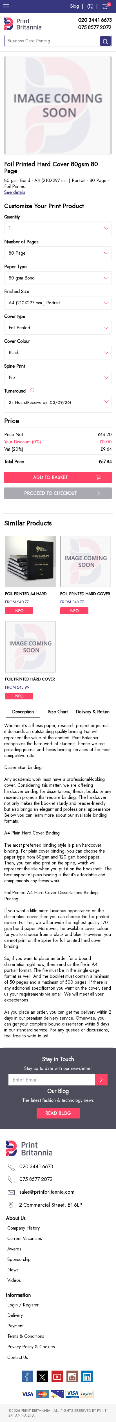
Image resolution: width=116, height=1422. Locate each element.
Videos (14, 1280)
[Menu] (6, 6)
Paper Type (15, 266)
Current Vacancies (24, 1238)
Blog (74, 6)
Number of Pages (21, 242)
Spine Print (14, 366)
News (13, 1270)
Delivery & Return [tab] (93, 711)
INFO (19, 611)
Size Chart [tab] (58, 711)
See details (14, 192)
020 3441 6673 (95, 20)
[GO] (101, 1079)
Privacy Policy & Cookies (31, 1346)
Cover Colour (17, 341)
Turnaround (17, 391)
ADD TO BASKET (50, 477)
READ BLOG (58, 1113)
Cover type (14, 316)
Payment (15, 1326)
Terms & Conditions (25, 1336)
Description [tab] (23, 711)
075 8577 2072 (94, 27)
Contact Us (17, 1357)
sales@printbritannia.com (46, 1192)
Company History (23, 1228)
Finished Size (16, 291)
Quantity (12, 217)
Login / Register (23, 1305)
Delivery (15, 1315)
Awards (14, 1249)
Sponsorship (19, 1259)
